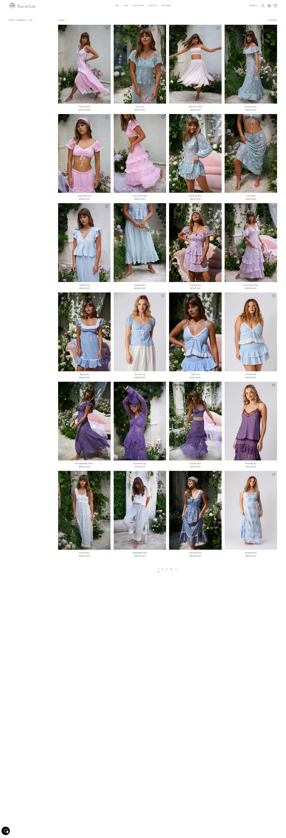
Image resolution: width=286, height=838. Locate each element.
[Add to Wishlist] (107, 28)
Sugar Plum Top (84, 196)
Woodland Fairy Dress (84, 464)
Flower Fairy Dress (250, 285)
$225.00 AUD (251, 288)
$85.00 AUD (84, 378)
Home (11, 20)
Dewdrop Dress (195, 196)
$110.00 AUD (140, 199)
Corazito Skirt (195, 464)
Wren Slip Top (251, 464)
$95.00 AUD (250, 110)
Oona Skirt (250, 196)
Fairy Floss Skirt (195, 107)
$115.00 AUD (195, 110)
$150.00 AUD (84, 467)
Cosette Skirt (250, 374)
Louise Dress (84, 553)
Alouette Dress (251, 553)
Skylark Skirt (139, 285)
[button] (263, 6)
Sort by (61, 20)
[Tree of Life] (22, 5)
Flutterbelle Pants (140, 553)
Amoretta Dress (195, 553)
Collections (21, 20)
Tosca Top (140, 107)
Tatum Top (195, 374)
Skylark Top (84, 285)
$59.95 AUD (140, 110)
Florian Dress (84, 107)
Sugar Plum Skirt (140, 196)
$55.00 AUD (84, 199)
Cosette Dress (195, 285)
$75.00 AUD (140, 467)
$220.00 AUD (84, 110)
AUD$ (252, 5)
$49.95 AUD (140, 378)
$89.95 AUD (195, 199)
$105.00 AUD (139, 288)
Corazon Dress (251, 107)
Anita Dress (84, 374)
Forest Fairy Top (139, 464)
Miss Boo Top (139, 374)
